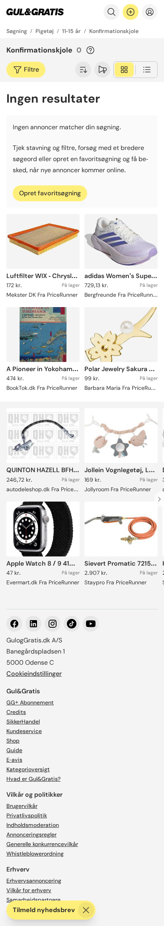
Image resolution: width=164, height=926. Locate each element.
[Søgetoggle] (111, 12)
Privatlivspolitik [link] (26, 815)
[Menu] (150, 12)
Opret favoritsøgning (50, 193)
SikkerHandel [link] (23, 721)
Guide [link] (14, 750)
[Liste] (146, 69)
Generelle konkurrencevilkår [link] (42, 844)
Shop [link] (13, 740)
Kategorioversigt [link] (28, 769)
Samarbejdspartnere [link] (33, 899)
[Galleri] (124, 69)
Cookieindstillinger (34, 673)
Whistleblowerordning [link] (35, 853)
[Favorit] (102, 70)
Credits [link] (16, 712)
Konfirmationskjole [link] (114, 31)
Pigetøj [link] (44, 31)
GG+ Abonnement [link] (30, 702)
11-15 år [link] (71, 31)
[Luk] (86, 910)
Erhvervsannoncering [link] (33, 880)
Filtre (31, 69)
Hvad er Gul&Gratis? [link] (33, 778)
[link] (35, 12)
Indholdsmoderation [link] (32, 825)
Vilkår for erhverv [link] (28, 890)
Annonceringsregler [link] (31, 834)
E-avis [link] (14, 759)
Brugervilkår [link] (21, 805)
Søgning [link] (16, 31)
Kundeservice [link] (24, 731)
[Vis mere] (83, 70)
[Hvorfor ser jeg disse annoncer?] (90, 50)
